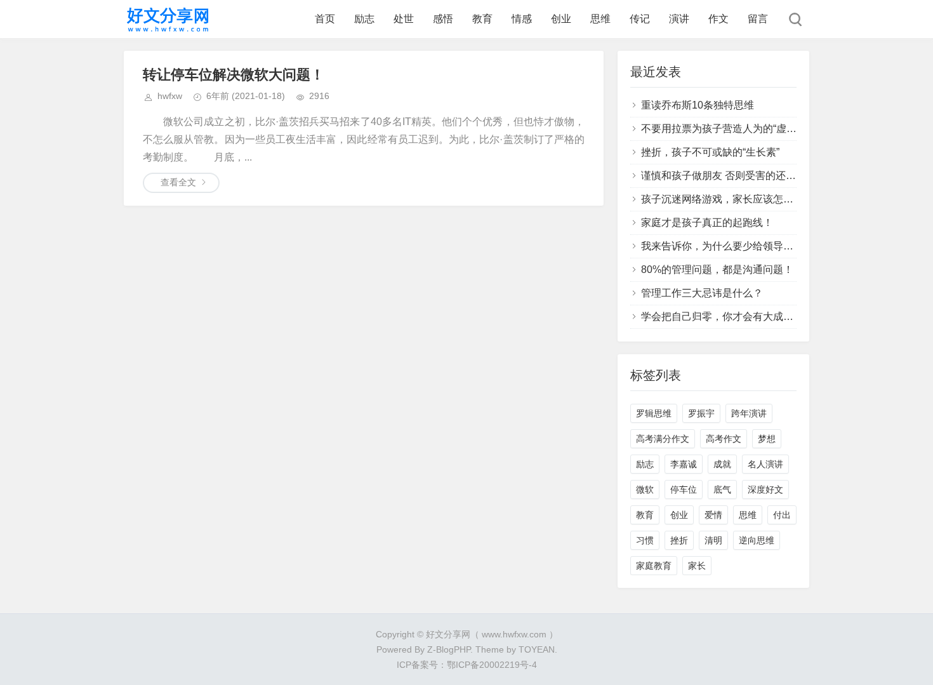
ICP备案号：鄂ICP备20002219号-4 (467, 665)
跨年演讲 (749, 413)
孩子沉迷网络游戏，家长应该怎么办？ (727, 199)
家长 (697, 566)
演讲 (679, 18)
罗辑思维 (654, 413)
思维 (600, 18)
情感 (522, 18)
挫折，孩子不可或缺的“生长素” (710, 152)
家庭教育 (654, 566)
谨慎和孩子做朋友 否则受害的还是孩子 (728, 175)
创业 (561, 18)
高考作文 (723, 439)
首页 (325, 18)
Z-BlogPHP (448, 649)
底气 (722, 489)
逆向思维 (756, 540)
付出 (782, 515)
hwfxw (169, 96)
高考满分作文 (662, 439)
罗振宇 (701, 413)
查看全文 (178, 182)
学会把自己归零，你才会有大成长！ (722, 316)
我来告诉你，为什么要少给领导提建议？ (732, 246)
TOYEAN (537, 649)
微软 (645, 489)
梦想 (767, 439)
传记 (640, 18)
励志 (364, 18)
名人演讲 (765, 464)
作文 (718, 18)
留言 (758, 18)
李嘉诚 (683, 464)
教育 (482, 18)
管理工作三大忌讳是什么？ (702, 293)
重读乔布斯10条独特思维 (697, 105)
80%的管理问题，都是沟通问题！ (717, 269)
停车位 (683, 489)
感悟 (443, 18)
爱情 (713, 515)
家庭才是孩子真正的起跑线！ (707, 222)
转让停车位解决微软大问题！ (233, 75)
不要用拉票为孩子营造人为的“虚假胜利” (730, 128)
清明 (713, 540)
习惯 (645, 540)
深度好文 (765, 489)
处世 (404, 18)
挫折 (679, 540)
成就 (722, 464)
